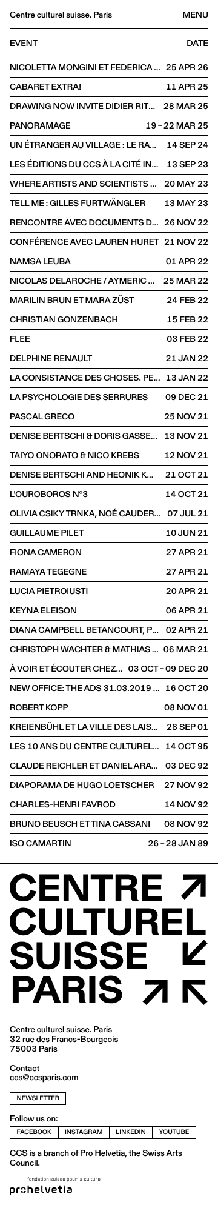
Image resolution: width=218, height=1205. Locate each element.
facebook (34, 1132)
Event (24, 43)
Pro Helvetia (102, 1153)
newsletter (38, 1098)
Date (197, 43)
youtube (174, 1132)
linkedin (130, 1132)
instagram (83, 1132)
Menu (195, 14)
